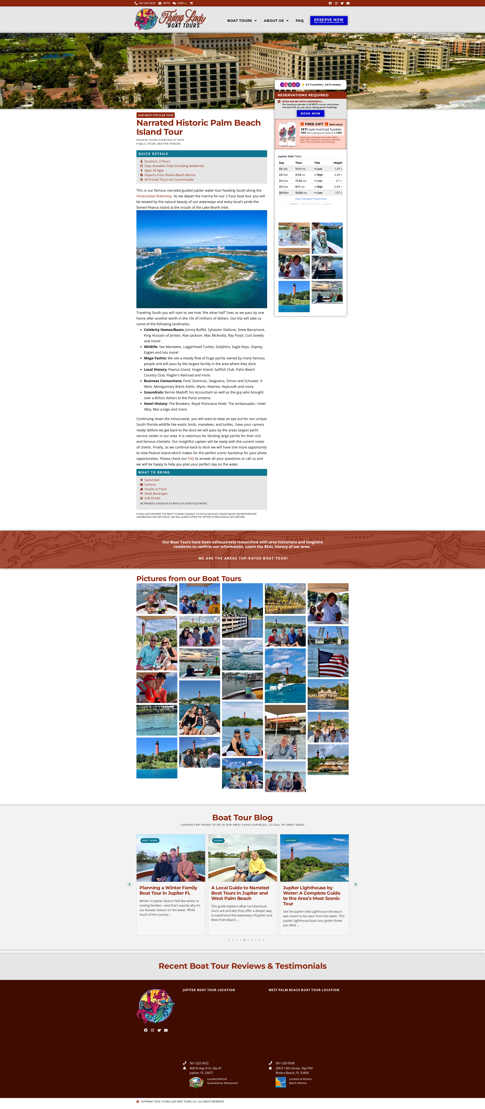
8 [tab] (256, 940)
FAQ (300, 21)
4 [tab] (240, 940)
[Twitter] (342, 3)
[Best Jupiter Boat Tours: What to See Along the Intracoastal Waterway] (314, 858)
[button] (311, 85)
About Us (274, 21)
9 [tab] (259, 940)
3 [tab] (237, 940)
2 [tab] (233, 940)
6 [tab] (248, 940)
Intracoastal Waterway (154, 196)
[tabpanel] (171, 885)
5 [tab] (244, 940)
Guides (146, 840)
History (219, 840)
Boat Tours (239, 21)
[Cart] (192, 2)
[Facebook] (330, 3)
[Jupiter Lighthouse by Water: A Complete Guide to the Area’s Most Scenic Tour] (242, 858)
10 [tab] (263, 940)
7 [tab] (252, 940)
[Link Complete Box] (171, 884)
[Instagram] (336, 3)
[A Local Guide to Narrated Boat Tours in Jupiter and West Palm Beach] (171, 858)
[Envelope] (348, 3)
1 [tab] (229, 940)
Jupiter (290, 840)
